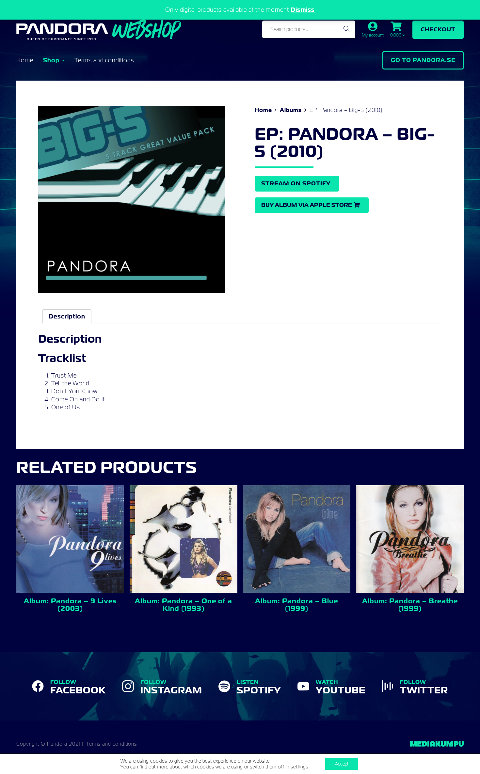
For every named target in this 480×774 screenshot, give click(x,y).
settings (300, 767)
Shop (51, 60)
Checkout (438, 29)
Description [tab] (67, 316)
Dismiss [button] (303, 9)
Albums (291, 110)
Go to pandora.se (423, 60)
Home (24, 60)
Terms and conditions (104, 60)
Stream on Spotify (295, 183)
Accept (341, 764)
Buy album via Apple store (306, 205)
